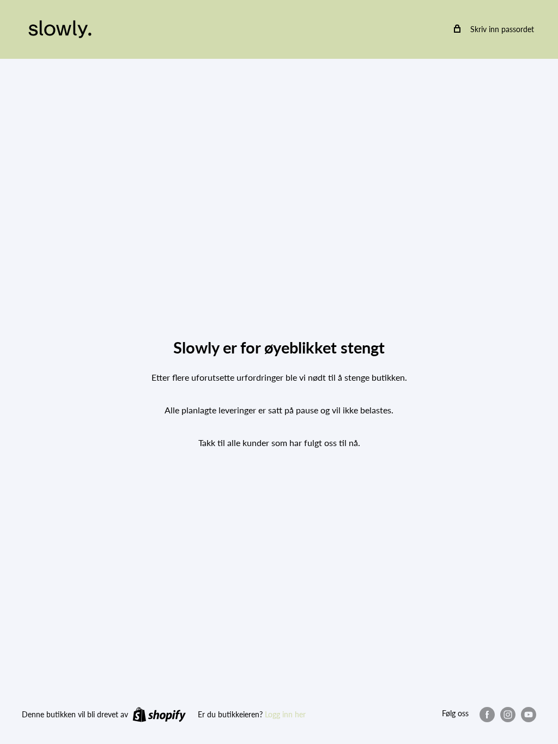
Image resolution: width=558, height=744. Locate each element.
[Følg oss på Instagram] (507, 714)
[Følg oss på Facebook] (487, 714)
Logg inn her (285, 714)
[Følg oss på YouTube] (528, 714)
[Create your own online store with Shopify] (159, 714)
